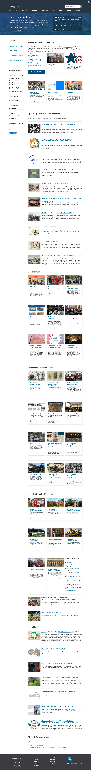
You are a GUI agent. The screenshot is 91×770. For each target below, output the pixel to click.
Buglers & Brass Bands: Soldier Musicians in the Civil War (61, 198)
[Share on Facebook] (12, 133)
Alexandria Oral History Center (16, 91)
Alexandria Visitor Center (70, 590)
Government (44, 10)
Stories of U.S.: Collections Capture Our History (58, 169)
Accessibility (52, 759)
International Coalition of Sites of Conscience (35, 66)
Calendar (68, 10)
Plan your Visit (12, 113)
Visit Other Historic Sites (14, 78)
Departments (36, 761)
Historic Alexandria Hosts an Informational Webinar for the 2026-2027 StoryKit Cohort (57, 140)
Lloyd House (69, 576)
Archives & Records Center (15, 94)
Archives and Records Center (72, 568)
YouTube (19, 762)
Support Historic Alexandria (15, 123)
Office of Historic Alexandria (67, 46)
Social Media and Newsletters (37, 745)
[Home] (15, 6)
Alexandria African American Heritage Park (72, 561)
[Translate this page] (89, 1)
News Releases (12, 110)
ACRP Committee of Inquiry (65, 28)
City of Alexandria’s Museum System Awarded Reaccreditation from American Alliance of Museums (59, 721)
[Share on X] (14, 133)
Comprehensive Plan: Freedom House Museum (57, 706)
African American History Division (14, 81)
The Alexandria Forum (49, 155)
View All (79, 17)
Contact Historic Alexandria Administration (40, 742)
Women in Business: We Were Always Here (55, 184)
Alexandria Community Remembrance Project (14, 88)
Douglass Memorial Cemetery (51, 612)
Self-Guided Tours (13, 118)
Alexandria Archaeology (14, 84)
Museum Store (12, 108)
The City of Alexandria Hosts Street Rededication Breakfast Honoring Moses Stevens (58, 598)
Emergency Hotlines (53, 757)
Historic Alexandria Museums (16, 55)
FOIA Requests (53, 761)
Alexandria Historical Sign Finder (53, 649)
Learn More (12, 58)
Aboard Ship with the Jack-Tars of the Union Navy (58, 212)
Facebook (15, 762)
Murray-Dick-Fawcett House (72, 580)
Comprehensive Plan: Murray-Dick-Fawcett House (58, 692)
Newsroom (37, 763)
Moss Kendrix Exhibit (48, 227)
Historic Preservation (13, 105)
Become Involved (13, 50)
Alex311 (13, 758)
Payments (37, 759)
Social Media (36, 765)
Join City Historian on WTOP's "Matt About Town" (58, 663)
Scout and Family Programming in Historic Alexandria (60, 631)
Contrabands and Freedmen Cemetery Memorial (72, 573)
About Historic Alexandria (15, 60)
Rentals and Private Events (15, 116)
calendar (49, 118)
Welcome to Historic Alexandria (16, 44)
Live (10, 10)
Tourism (64, 747)
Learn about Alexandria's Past (16, 53)
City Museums (12, 75)
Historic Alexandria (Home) (15, 70)
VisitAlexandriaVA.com (16, 766)
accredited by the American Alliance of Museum (36, 61)
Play (16, 10)
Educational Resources (14, 100)
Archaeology (31, 747)
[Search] (81, 6)
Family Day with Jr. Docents (65, 23)
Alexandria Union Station (71, 564)
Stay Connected (12, 121)
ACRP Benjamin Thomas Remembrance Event (69, 19)
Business (34, 10)
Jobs (37, 757)
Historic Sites (58, 747)
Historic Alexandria (40, 747)
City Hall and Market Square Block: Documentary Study (61, 256)
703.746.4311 (18, 758)
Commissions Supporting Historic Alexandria (14, 97)
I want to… (78, 10)
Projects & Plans (57, 10)
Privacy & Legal (53, 763)
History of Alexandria (13, 103)
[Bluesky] (10, 133)
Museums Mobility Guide (49, 241)
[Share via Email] (16, 133)
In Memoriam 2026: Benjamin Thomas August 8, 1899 (58, 125)
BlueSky (13, 762)
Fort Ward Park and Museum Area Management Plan (59, 677)
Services (24, 10)
